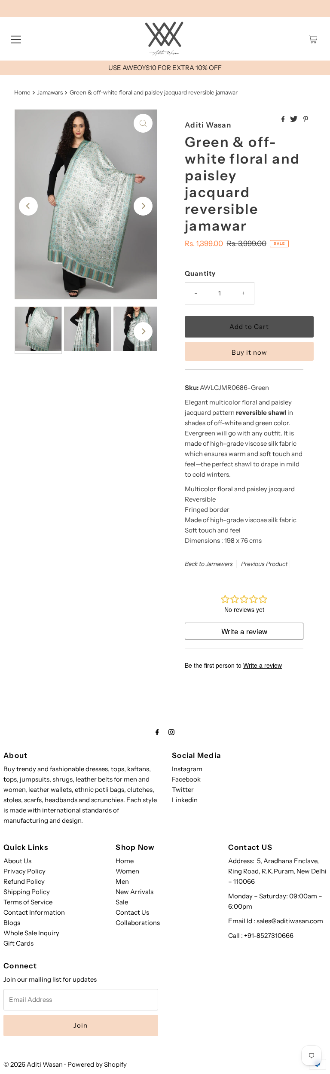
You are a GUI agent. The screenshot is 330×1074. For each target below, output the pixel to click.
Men (122, 881)
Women (127, 871)
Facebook (186, 779)
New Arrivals (134, 892)
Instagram (187, 769)
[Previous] (28, 206)
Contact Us (132, 912)
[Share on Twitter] (294, 119)
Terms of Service (27, 902)
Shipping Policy (26, 892)
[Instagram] (171, 732)
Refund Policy (24, 881)
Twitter (183, 789)
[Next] (143, 206)
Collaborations (138, 923)
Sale (122, 902)
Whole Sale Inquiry (31, 933)
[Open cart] (313, 39)
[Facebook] (157, 732)
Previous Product (264, 564)
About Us (17, 861)
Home (22, 92)
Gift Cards (18, 943)
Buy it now (249, 352)
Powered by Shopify (97, 1064)
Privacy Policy (24, 871)
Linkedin (185, 800)
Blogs (11, 923)
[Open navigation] (16, 39)
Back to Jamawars (209, 564)
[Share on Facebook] (283, 119)
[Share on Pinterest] (305, 119)
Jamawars (50, 92)
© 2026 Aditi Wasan (33, 1064)
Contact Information (34, 912)
